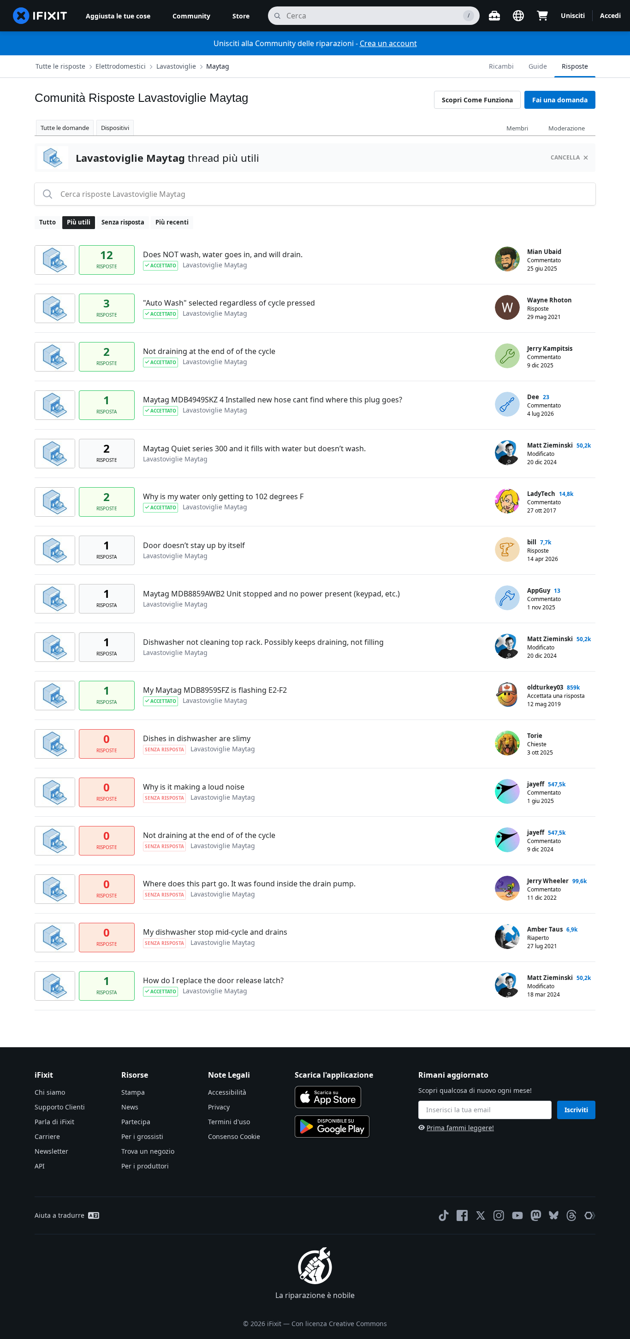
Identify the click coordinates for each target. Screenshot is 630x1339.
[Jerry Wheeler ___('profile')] (507, 888)
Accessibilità (227, 1092)
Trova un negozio (147, 1151)
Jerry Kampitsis (549, 348)
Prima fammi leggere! (460, 1127)
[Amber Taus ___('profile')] (507, 936)
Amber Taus (545, 929)
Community (191, 16)
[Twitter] (480, 1215)
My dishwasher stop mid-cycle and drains (215, 932)
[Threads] (571, 1215)
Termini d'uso (229, 1121)
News (129, 1107)
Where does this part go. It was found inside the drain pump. (249, 884)
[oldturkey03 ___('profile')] (507, 694)
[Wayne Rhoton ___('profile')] (507, 307)
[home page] (40, 15)
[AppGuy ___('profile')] (507, 597)
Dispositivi (115, 128)
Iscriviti (576, 1109)
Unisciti (573, 15)
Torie (534, 735)
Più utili (78, 222)
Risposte (575, 66)
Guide (538, 66)
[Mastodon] (535, 1215)
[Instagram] (499, 1215)
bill (531, 542)
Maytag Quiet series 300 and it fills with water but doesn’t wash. (254, 448)
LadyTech (541, 494)
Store (241, 16)
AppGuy (538, 590)
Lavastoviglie (176, 66)
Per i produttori (145, 1166)
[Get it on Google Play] (332, 1126)
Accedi (610, 15)
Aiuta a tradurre (59, 1215)
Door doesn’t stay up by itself (194, 545)
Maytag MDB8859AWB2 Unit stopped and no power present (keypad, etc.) (271, 594)
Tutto (47, 222)
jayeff (535, 784)
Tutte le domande (65, 128)
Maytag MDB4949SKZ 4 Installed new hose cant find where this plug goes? (272, 400)
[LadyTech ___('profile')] (507, 501)
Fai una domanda (560, 99)
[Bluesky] (554, 1215)
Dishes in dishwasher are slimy (196, 738)
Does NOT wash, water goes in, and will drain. (223, 254)
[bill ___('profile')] (507, 549)
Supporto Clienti (60, 1107)
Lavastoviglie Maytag (215, 264)
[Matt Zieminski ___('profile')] (507, 452)
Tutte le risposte (60, 66)
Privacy (219, 1107)
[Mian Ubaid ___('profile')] (507, 259)
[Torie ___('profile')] (507, 743)
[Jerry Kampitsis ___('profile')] (507, 355)
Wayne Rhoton (549, 300)
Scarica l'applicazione (334, 1075)
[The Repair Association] (589, 1215)
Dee (533, 397)
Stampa (133, 1092)
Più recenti (172, 222)
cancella (565, 157)
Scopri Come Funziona (477, 99)
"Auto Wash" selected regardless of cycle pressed (229, 303)
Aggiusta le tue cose (118, 16)
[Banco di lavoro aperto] (494, 15)
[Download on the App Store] (328, 1097)
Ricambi (501, 66)
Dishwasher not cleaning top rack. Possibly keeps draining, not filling (263, 642)
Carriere (47, 1136)
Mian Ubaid (544, 252)
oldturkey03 (545, 687)
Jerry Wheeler (548, 881)
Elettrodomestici (120, 66)
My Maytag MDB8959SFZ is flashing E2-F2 (215, 690)
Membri (517, 128)
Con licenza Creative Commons (339, 1323)
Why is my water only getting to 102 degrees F (223, 496)
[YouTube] (517, 1215)
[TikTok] (443, 1215)
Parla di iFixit (54, 1121)
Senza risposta (122, 222)
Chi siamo (50, 1092)
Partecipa (135, 1121)
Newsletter (51, 1151)
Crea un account (388, 43)
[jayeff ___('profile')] (507, 791)
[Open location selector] (518, 15)
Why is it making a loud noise (193, 787)
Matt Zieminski (550, 445)
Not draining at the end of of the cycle (209, 351)
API (40, 1166)
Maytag (217, 66)
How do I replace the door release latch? (213, 980)
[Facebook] (462, 1215)
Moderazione (566, 128)
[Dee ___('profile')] (507, 404)
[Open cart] (542, 15)
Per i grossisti (142, 1136)
